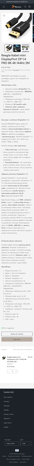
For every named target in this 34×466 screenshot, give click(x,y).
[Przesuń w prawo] (32, 49)
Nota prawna (23, 462)
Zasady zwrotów (9, 414)
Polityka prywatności (27, 456)
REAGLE (16, 454)
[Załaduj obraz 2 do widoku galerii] (17, 48)
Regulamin (7, 418)
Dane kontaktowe (14, 462)
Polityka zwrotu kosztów (14, 456)
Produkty (6, 401)
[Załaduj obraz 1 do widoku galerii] (8, 48)
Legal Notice (8, 423)
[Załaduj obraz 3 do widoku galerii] (25, 48)
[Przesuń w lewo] (2, 49)
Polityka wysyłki (25, 459)
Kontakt (6, 427)
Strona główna (8, 397)
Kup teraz (17, 339)
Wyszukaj (7, 406)
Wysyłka (6, 410)
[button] (4, 7)
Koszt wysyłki (16, 70)
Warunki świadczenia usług (13, 459)
